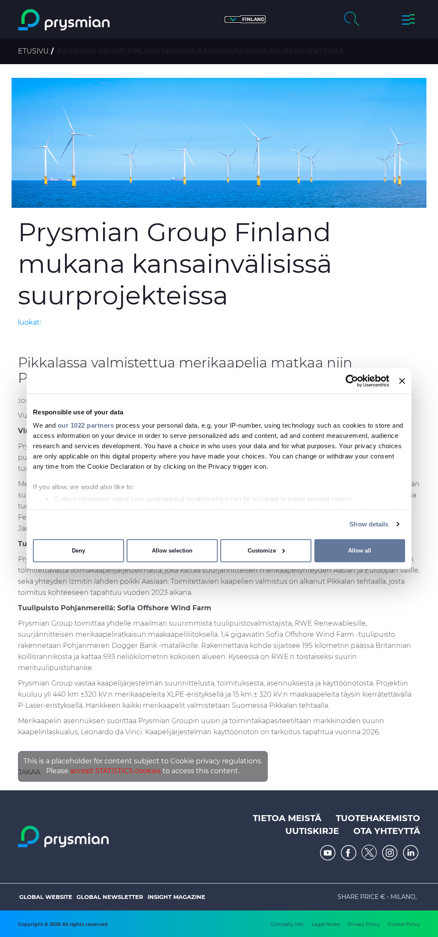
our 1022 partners (86, 425)
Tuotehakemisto (378, 818)
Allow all (359, 550)
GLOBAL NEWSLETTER (110, 896)
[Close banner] (402, 381)
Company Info (287, 924)
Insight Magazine (176, 896)
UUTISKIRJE (312, 831)
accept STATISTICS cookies (115, 771)
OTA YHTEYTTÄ (386, 831)
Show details (368, 524)
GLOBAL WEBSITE (45, 896)
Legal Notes (326, 924)
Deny (78, 550)
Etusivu (33, 51)
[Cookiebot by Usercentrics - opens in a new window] (351, 380)
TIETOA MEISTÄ (287, 818)
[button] (245, 19)
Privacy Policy (364, 924)
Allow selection (172, 550)
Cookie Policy (404, 924)
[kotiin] (65, 20)
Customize (262, 550)
